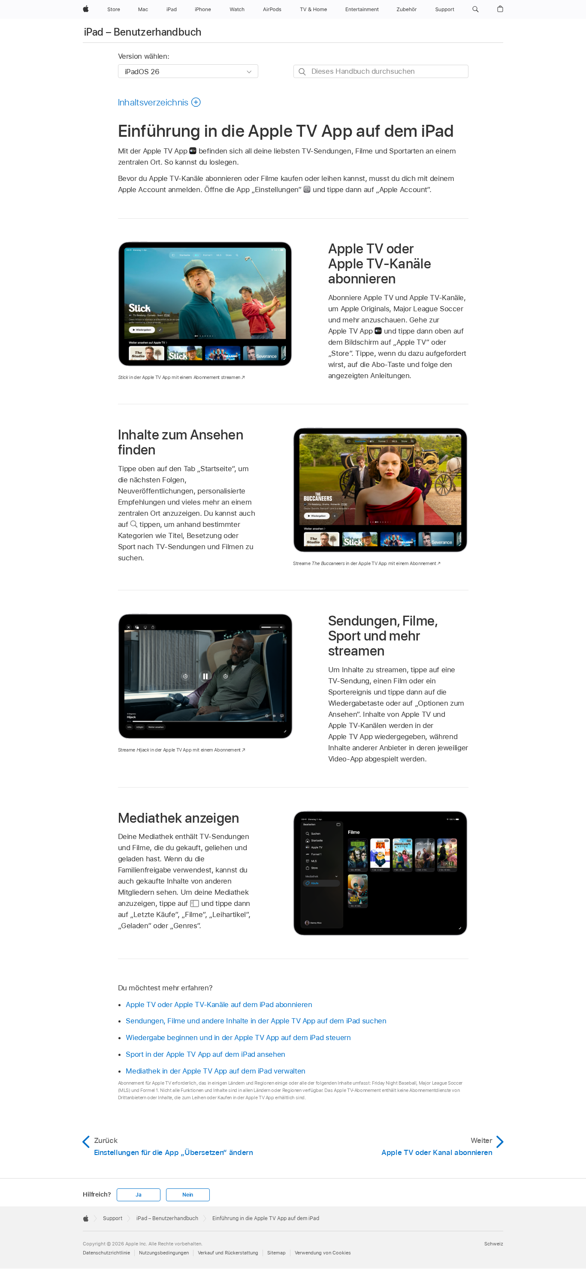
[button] (475, 9)
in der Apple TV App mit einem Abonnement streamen (179, 377)
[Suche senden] (302, 71)
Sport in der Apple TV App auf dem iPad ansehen (205, 1054)
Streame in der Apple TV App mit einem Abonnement (364, 563)
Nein (187, 1195)
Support (112, 1218)
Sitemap (276, 1253)
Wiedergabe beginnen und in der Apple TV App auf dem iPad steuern (238, 1037)
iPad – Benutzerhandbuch (142, 32)
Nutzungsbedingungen (164, 1253)
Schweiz (493, 1244)
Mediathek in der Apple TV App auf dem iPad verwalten (215, 1071)
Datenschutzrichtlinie (106, 1253)
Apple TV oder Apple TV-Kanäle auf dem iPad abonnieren (219, 1004)
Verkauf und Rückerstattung (228, 1253)
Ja (139, 1195)
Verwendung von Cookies (323, 1253)
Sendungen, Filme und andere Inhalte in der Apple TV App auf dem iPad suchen (256, 1020)
